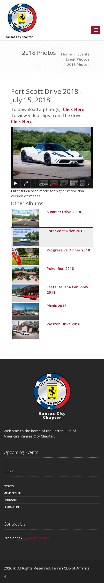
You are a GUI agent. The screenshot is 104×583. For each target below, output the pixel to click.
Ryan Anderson (36, 537)
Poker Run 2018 (60, 268)
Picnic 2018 (57, 305)
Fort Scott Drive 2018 (66, 230)
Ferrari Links (13, 507)
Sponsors (11, 500)
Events (9, 486)
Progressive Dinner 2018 (68, 250)
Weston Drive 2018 (63, 323)
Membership (12, 493)
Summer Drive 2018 (64, 211)
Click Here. (74, 109)
